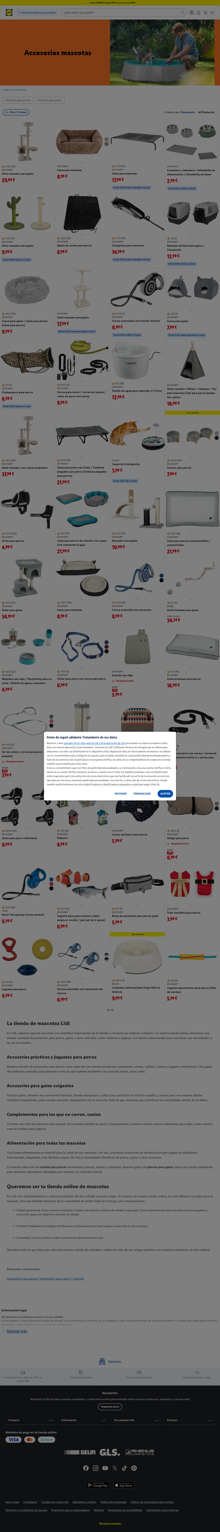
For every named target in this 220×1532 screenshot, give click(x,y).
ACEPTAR (165, 793)
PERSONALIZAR (142, 793)
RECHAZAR (121, 793)
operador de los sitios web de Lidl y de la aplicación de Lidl (94, 743)
